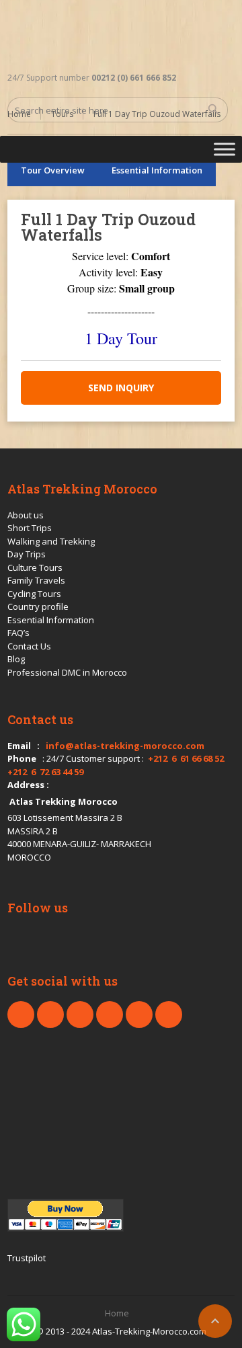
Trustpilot (26, 1258)
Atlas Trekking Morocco (63, 801)
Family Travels (36, 580)
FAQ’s (18, 633)
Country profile (38, 606)
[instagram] (139, 1014)
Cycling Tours (34, 594)
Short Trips (29, 528)
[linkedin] (80, 1014)
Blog (16, 659)
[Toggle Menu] (224, 149)
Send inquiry (121, 387)
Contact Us (29, 646)
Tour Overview (53, 170)
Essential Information (157, 170)
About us (25, 515)
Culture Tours (35, 567)
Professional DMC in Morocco (67, 672)
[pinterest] (109, 1014)
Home (117, 1313)
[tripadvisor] (168, 1014)
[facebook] (20, 1014)
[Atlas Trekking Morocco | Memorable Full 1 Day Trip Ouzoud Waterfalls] (108, 33)
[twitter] (50, 1014)
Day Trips (26, 554)
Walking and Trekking (51, 541)
